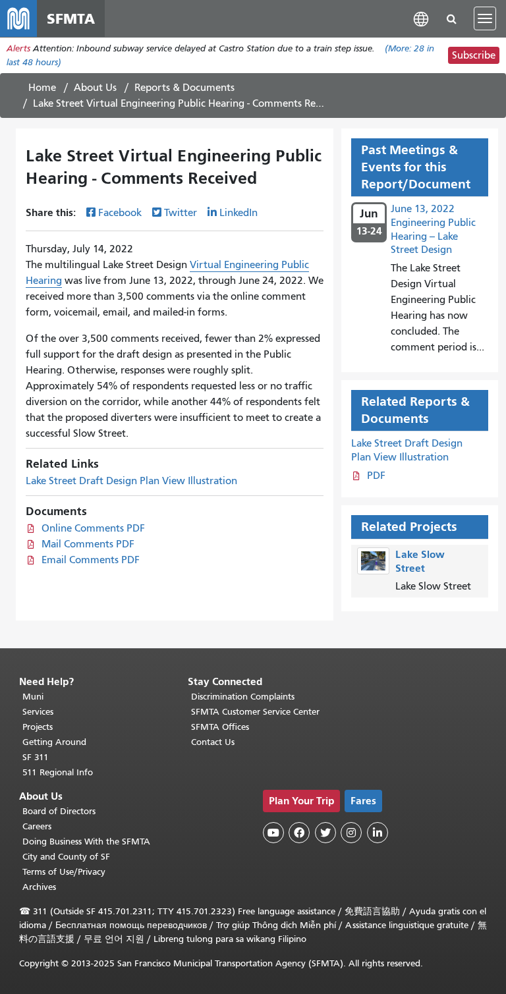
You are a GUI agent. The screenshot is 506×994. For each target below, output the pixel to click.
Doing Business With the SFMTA (86, 841)
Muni (32, 696)
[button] (421, 18)
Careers (36, 826)
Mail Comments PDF (88, 544)
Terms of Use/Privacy (63, 871)
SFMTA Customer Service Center (255, 711)
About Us (95, 88)
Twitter (180, 213)
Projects (37, 726)
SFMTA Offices (220, 726)
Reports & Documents (184, 88)
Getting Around (54, 742)
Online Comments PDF (93, 528)
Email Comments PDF (91, 560)
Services (37, 711)
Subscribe (473, 55)
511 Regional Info (57, 772)
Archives (39, 887)
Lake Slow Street (420, 561)
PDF (376, 476)
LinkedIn (238, 213)
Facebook (120, 213)
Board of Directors (59, 811)
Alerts (18, 48)
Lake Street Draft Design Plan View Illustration (131, 481)
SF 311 (35, 757)
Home (42, 88)
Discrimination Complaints (243, 696)
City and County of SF (66, 856)
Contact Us (213, 742)
